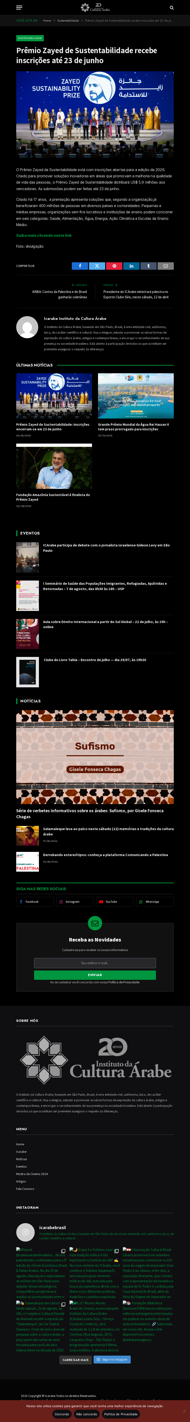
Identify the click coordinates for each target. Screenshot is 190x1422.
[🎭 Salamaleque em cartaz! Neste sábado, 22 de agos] (41, 1326)
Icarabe (21, 1151)
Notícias (21, 1159)
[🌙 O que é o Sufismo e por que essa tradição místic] (95, 1272)
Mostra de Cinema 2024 (32, 1174)
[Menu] (19, 7)
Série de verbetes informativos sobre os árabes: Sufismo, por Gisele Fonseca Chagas (90, 813)
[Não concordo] (184, 1411)
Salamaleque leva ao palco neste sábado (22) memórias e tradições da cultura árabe (108, 831)
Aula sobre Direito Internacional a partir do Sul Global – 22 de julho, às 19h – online (105, 624)
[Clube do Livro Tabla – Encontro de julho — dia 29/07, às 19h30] (27, 672)
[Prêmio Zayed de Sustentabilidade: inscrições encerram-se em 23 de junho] (54, 396)
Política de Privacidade (123, 982)
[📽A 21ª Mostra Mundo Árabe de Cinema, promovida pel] (95, 1326)
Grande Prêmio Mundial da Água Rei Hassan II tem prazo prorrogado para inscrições (133, 426)
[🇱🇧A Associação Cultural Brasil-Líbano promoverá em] (148, 1272)
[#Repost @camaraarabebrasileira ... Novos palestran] (41, 1272)
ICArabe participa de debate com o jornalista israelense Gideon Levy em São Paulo (106, 548)
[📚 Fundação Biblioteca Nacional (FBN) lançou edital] (148, 1326)
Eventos (21, 1166)
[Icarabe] (95, 7)
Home (20, 1144)
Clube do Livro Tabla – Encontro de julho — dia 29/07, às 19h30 (94, 659)
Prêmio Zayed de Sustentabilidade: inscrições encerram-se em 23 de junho (52, 426)
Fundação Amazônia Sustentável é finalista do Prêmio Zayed (53, 497)
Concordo (62, 1414)
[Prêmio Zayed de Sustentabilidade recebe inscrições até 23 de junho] (95, 157)
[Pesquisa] (171, 7)
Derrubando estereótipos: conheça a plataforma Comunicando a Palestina (106, 854)
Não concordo (86, 1414)
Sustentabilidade (30, 38)
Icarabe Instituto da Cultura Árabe (75, 318)
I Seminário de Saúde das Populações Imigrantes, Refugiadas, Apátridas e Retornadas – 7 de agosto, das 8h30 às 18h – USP (105, 586)
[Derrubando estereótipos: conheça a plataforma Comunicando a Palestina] (27, 862)
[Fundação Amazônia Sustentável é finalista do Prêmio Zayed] (54, 466)
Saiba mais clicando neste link (44, 235)
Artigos (21, 1181)
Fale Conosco (25, 1189)
